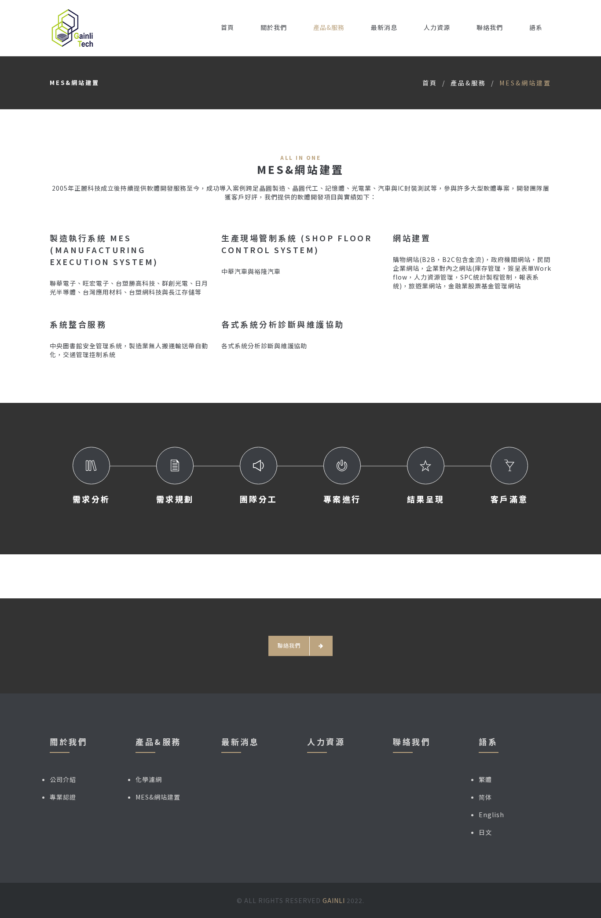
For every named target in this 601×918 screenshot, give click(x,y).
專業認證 (63, 797)
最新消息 (384, 27)
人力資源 (437, 27)
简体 (485, 797)
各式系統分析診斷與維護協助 (282, 324)
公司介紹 (63, 779)
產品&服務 (328, 27)
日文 (485, 832)
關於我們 (273, 27)
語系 (535, 27)
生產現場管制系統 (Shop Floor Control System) (296, 243)
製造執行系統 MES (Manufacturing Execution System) (104, 249)
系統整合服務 (78, 324)
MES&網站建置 (158, 797)
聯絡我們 (489, 27)
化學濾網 (149, 779)
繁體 (485, 779)
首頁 (227, 27)
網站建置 (412, 237)
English (491, 814)
